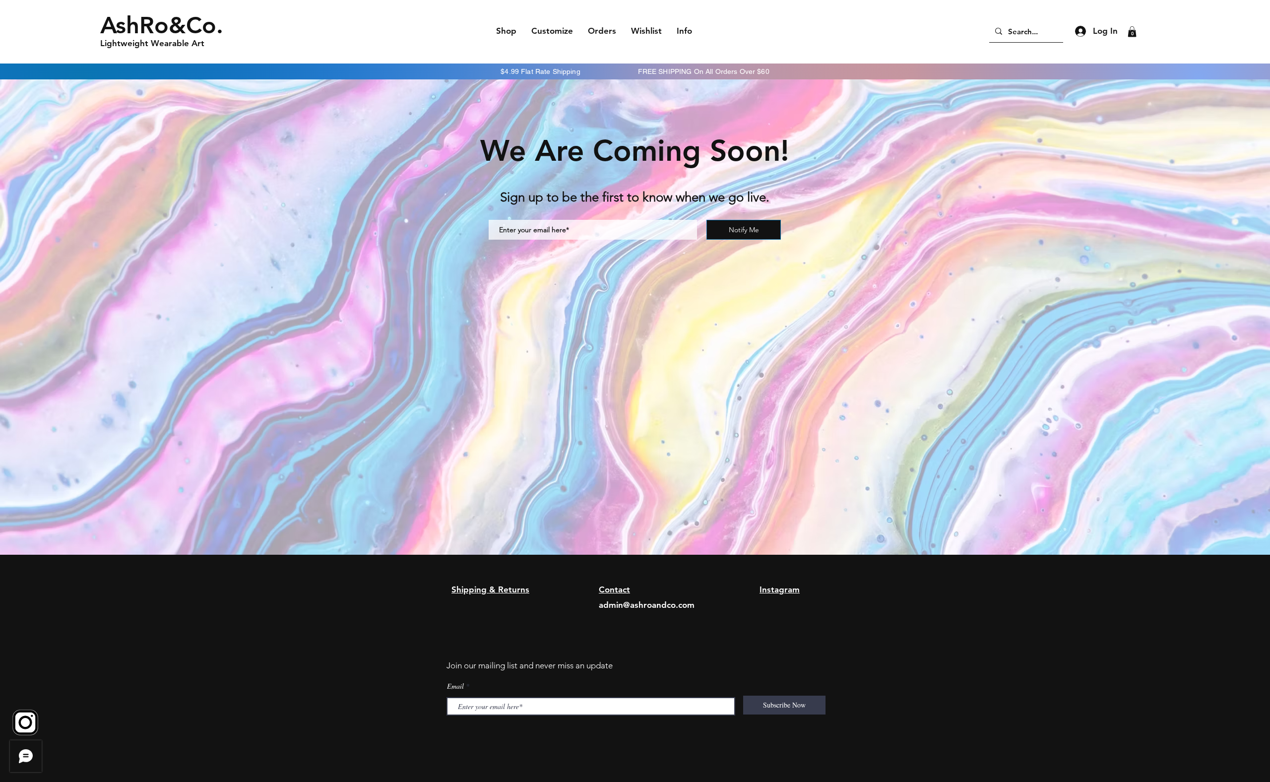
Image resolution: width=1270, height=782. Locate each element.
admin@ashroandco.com (647, 605)
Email (455, 686)
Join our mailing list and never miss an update (529, 665)
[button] (1132, 31)
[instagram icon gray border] (25, 722)
